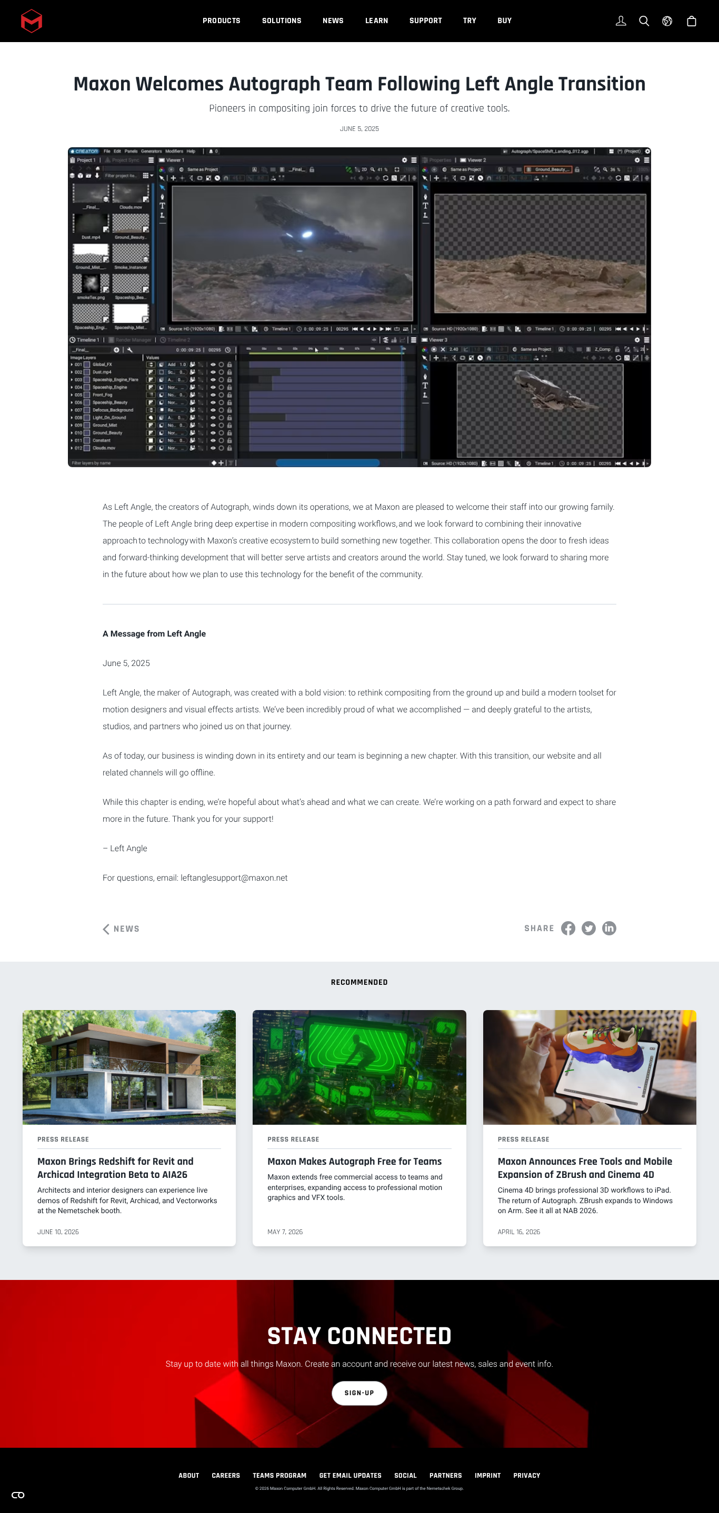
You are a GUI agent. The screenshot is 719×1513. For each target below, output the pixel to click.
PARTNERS (446, 1475)
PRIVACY (527, 1475)
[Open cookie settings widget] (18, 1495)
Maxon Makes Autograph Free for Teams (354, 1161)
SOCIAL (405, 1475)
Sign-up (360, 1393)
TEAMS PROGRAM (280, 1475)
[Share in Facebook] (568, 928)
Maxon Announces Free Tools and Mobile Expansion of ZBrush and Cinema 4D (585, 1168)
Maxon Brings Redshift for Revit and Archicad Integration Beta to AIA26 (115, 1168)
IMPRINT (488, 1475)
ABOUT (188, 1475)
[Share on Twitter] (589, 928)
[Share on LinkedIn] (609, 928)
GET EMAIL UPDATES (350, 1475)
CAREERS (226, 1475)
